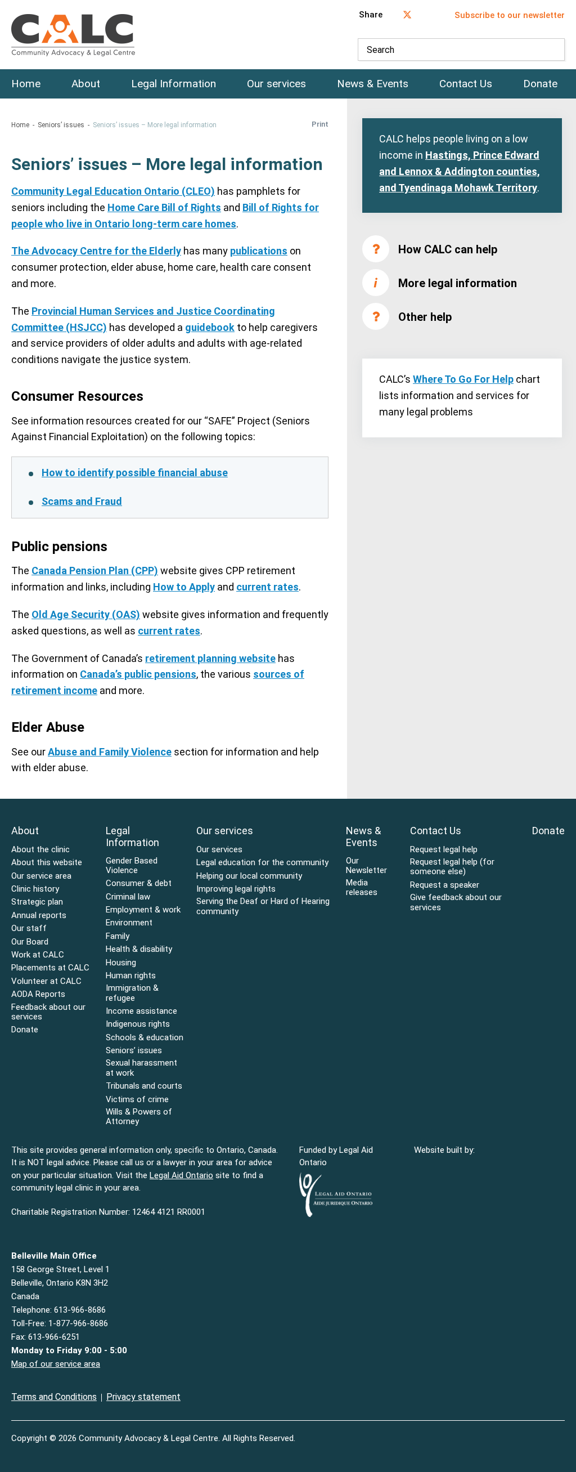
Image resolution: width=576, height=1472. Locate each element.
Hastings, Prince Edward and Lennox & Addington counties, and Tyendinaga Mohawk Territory (459, 171)
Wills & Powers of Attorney (139, 1116)
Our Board (29, 942)
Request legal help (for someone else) (452, 866)
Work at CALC (37, 955)
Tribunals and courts (144, 1086)
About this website (46, 862)
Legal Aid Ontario (181, 1175)
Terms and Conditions (54, 1397)
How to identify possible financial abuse (135, 472)
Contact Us (465, 84)
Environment (129, 923)
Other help (425, 317)
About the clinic (40, 849)
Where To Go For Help (463, 379)
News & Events (372, 84)
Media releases (361, 887)
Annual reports (38, 915)
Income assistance (141, 1011)
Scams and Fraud (82, 501)
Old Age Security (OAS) (86, 614)
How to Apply (184, 587)
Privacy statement (143, 1397)
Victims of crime (137, 1099)
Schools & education (144, 1038)
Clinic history (35, 889)
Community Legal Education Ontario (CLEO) (113, 191)
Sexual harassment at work (141, 1067)
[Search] (553, 49)
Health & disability (139, 949)
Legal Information (173, 84)
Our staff (29, 928)
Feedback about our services (48, 1012)
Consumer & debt (139, 883)
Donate (540, 84)
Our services (276, 84)
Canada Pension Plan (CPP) (95, 570)
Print (320, 124)
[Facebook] (537, 1431)
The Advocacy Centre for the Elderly (96, 251)
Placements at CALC (50, 968)
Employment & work (143, 910)
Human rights (131, 976)
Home (25, 84)
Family (117, 936)
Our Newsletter (366, 865)
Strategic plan (37, 902)
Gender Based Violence (132, 865)
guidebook (210, 327)
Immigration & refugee (132, 993)
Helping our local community (249, 876)
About (85, 84)
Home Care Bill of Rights (164, 207)
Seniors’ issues (61, 125)
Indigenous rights (138, 1024)
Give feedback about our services (456, 902)
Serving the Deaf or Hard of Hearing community (263, 906)
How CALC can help (447, 249)
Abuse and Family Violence (110, 752)
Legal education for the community (262, 862)
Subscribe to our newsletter (509, 15)
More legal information (457, 283)
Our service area (41, 876)
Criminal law (128, 897)
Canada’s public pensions (138, 674)
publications (258, 251)
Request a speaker (444, 885)
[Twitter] (561, 1431)
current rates (267, 587)
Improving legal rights (236, 889)
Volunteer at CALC (46, 981)
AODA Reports (38, 994)
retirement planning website (210, 658)
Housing (121, 963)
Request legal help (444, 849)
